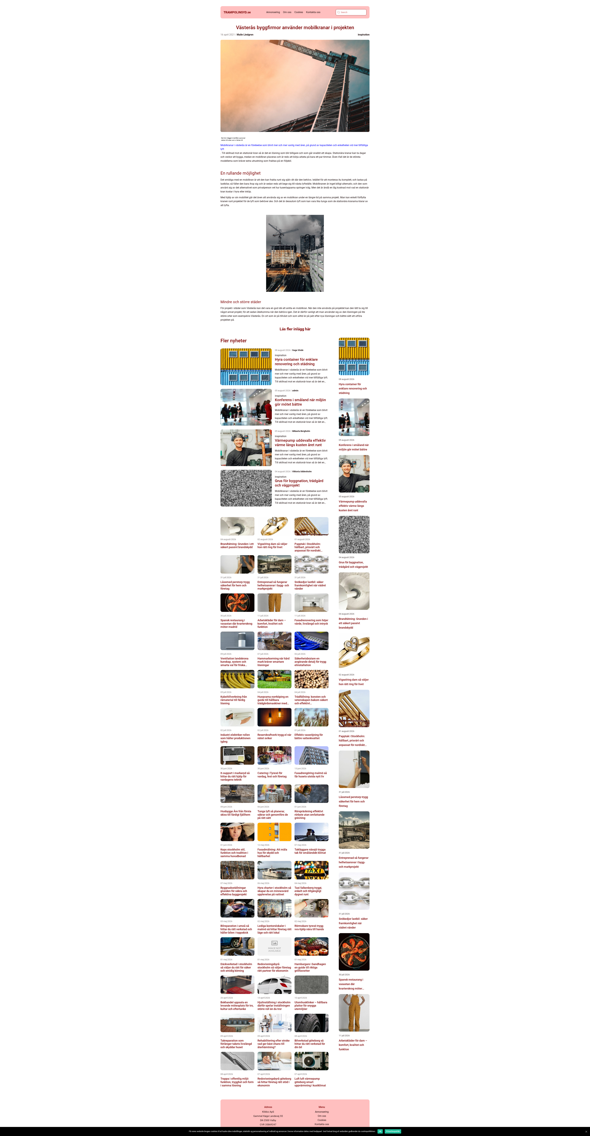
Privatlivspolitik (393, 1131)
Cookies (298, 12)
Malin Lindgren (245, 34)
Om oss (287, 12)
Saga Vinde (297, 350)
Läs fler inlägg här (295, 329)
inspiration (364, 34)
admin (295, 390)
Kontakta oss (313, 12)
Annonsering (273, 12)
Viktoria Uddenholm (302, 471)
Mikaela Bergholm (301, 431)
